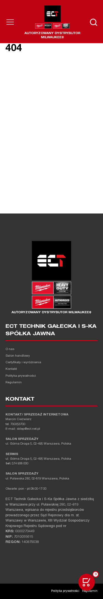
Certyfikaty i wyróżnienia (23, 362)
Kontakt (11, 369)
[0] (86, 582)
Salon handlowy (17, 355)
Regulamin (13, 382)
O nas (9, 349)
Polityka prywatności (20, 376)
